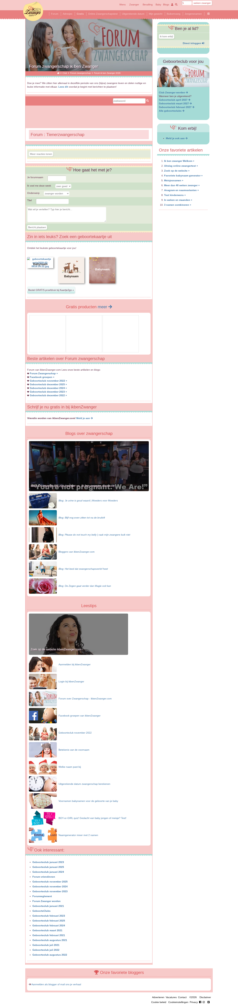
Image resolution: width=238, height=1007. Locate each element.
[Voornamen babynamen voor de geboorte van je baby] (43, 800)
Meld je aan (83, 418)
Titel (29, 200)
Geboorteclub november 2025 (50, 881)
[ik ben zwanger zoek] (176, 4)
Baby (158, 4)
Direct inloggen (192, 43)
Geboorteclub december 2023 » (48, 391)
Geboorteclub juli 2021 (45, 945)
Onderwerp (33, 193)
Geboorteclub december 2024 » (48, 388)
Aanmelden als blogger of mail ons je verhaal (56, 984)
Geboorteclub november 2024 (50, 886)
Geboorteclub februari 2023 (48, 915)
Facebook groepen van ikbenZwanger (80, 715)
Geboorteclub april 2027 (173, 99)
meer (103, 306)
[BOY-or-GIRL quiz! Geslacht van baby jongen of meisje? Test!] (43, 817)
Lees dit (63, 86)
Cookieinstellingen (178, 1002)
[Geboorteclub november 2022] (43, 732)
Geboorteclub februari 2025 (48, 920)
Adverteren (158, 997)
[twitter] (208, 1002)
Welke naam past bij (70, 766)
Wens (122, 4)
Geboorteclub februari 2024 (48, 925)
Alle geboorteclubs (170, 110)
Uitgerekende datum (133, 13)
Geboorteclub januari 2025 (48, 867)
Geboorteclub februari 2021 (48, 935)
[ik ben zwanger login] (171, 4)
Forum (54, 13)
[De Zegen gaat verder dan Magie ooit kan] (43, 585)
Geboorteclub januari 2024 (48, 871)
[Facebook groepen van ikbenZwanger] (43, 715)
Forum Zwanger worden (46, 901)
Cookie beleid (158, 1002)
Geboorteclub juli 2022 (45, 949)
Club (65, 73)
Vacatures (171, 997)
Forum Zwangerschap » (44, 373)
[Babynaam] (71, 286)
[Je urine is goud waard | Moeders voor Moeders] (43, 500)
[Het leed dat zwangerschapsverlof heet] (43, 568)
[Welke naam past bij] (43, 766)
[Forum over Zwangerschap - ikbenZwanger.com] (43, 698)
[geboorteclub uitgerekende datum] (183, 76)
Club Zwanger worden (172, 92)
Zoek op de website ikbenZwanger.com (56, 649)
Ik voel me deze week (39, 185)
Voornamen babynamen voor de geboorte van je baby (88, 801)
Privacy (194, 1002)
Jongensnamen (193, 13)
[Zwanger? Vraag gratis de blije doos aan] (84, 349)
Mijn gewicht (155, 13)
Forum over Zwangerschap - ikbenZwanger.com (85, 698)
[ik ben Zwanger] (58, 73)
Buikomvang (173, 13)
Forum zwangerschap (80, 73)
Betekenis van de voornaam (74, 749)
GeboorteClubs (41, 910)
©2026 (193, 997)
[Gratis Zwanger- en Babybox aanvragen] (47, 349)
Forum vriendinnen (43, 876)
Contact (182, 997)
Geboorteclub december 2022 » (48, 395)
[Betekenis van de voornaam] (43, 749)
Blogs (166, 4)
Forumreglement (42, 896)
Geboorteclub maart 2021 (47, 930)
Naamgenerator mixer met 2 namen (78, 835)
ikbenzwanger (33, 11)
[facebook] (202, 1002)
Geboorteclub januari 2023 (48, 862)
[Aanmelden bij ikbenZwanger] (43, 664)
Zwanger (134, 4)
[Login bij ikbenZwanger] (43, 681)
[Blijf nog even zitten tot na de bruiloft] (43, 517)
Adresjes (67, 13)
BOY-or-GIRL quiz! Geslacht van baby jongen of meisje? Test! (92, 818)
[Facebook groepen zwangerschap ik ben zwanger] (208, 13)
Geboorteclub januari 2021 (48, 906)
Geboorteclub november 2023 (50, 891)
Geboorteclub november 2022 (75, 732)
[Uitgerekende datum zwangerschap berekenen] (43, 783)
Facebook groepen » (42, 377)
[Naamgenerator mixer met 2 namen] (43, 835)
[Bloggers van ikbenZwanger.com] (43, 551)
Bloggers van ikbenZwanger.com (77, 551)
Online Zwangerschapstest (103, 13)
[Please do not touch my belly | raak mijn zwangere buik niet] (43, 534)
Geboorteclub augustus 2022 (49, 954)
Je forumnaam (35, 177)
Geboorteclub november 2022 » (48, 380)
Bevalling (148, 4)
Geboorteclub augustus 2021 (49, 940)
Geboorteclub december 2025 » (48, 384)
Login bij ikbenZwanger (71, 681)
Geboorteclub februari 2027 (175, 107)
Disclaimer (205, 997)
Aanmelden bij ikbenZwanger (75, 664)
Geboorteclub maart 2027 (174, 103)
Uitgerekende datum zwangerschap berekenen (84, 784)
